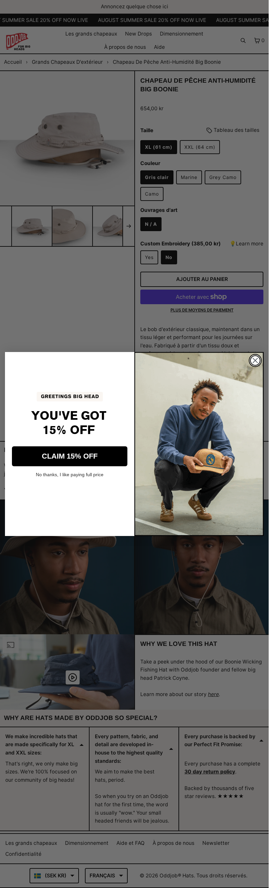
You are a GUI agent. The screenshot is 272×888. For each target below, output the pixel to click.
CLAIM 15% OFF (70, 456)
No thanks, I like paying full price (69, 474)
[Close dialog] (255, 360)
